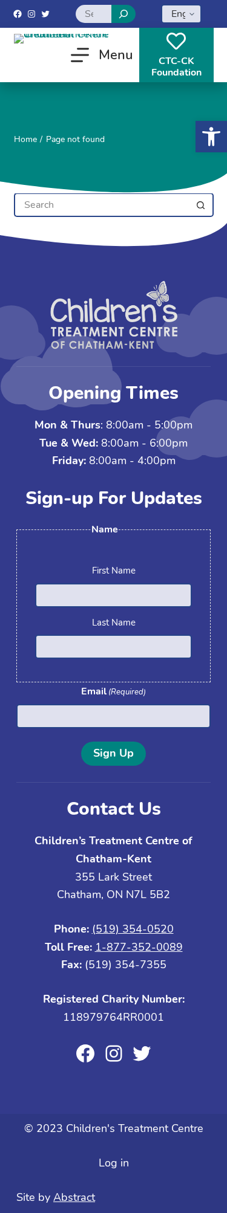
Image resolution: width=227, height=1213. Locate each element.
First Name (114, 570)
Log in (114, 1163)
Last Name (114, 622)
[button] (211, 136)
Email (113, 691)
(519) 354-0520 (133, 929)
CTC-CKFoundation (176, 66)
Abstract (74, 1197)
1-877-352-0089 (139, 947)
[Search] (123, 14)
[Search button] (201, 205)
